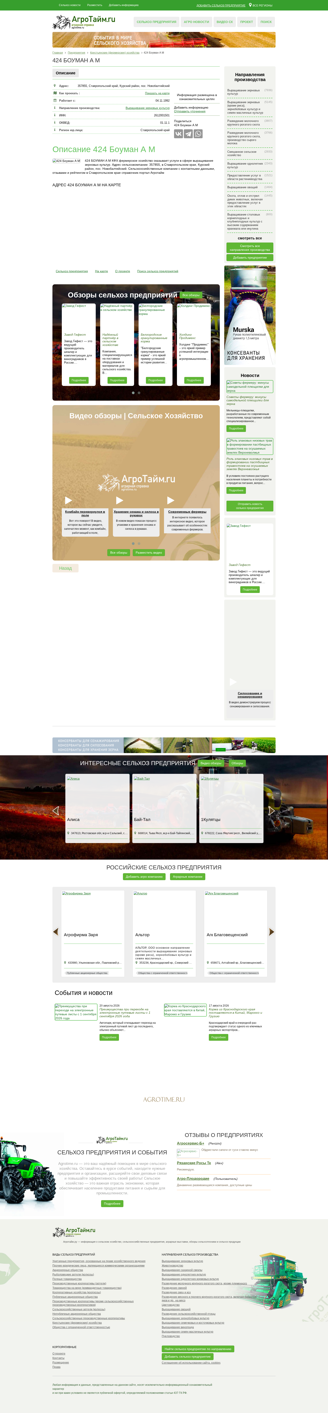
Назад (65, 568)
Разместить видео (149, 552)
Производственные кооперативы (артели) (79, 1283)
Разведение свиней (174, 1287)
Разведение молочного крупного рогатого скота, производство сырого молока (249, 138)
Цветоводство (171, 1304)
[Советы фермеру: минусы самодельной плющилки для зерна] (249, 387)
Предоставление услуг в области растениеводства (249, 177)
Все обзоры (191, 295)
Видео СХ (225, 22)
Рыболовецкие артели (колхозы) (73, 1274)
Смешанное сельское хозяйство (249, 153)
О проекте (122, 271)
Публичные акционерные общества (75, 1296)
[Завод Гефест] (79, 317)
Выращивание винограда (178, 1327)
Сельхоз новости (70, 5)
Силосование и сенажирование (250, 694)
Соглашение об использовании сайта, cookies (191, 1362)
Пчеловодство (171, 1336)
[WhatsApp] (198, 133)
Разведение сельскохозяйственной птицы (189, 1313)
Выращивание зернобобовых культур (185, 1318)
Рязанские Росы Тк (194, 1163)
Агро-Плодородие (193, 1179)
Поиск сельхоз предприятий (157, 271)
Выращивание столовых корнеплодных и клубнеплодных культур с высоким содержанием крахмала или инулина (249, 221)
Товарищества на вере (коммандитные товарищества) (87, 1287)
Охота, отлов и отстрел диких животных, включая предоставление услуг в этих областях (249, 201)
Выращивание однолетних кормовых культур (190, 1279)
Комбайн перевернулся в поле (85, 513)
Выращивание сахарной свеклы (182, 1270)
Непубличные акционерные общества (76, 1313)
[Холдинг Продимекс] (194, 317)
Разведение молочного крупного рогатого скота (249, 122)
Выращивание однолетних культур (249, 165)
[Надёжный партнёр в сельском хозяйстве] (117, 317)
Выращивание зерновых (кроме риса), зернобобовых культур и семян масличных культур (249, 107)
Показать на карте (157, 93)
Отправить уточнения (190, 111)
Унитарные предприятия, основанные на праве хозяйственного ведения (98, 1261)
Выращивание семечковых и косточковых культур (193, 1322)
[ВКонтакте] (178, 133)
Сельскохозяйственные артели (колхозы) (78, 1309)
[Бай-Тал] (164, 796)
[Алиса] (97, 796)
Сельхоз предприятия (156, 22)
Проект (246, 22)
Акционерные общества (67, 1270)
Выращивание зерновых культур (148, 108)
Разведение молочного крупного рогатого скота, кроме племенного (204, 1283)
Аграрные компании (187, 876)
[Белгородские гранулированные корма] (155, 317)
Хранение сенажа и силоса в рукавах (136, 513)
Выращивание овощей (249, 187)
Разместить (94, 5)
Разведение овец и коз (176, 1292)
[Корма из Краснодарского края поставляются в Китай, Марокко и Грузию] (186, 1022)
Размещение (60, 1362)
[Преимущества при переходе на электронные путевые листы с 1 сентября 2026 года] (76, 1022)
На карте (101, 271)
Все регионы (262, 5)
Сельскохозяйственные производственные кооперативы (88, 1318)
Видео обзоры (211, 763)
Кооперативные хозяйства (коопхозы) (76, 1292)
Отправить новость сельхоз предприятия (250, 506)
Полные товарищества (67, 1279)
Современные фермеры (187, 511)
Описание (65, 73)
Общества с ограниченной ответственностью (81, 1327)
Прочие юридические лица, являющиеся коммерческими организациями (98, 1265)
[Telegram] (188, 133)
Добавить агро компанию (144, 876)
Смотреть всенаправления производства (250, 247)
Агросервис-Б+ (190, 1143)
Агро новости (196, 22)
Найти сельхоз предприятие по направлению (198, 1349)
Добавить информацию (124, 5)
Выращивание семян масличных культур (187, 1331)
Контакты (58, 1358)
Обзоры (237, 763)
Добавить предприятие (250, 257)
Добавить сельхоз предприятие (221, 5)
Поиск (266, 22)
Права (56, 1367)
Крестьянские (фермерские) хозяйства (77, 1322)
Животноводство (172, 1265)
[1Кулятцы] (231, 796)
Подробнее (79, 380)
